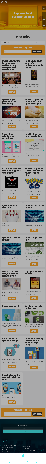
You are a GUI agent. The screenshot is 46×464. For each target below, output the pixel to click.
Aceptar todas (14, 461)
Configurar (32, 461)
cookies (21, 459)
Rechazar (23, 461)
